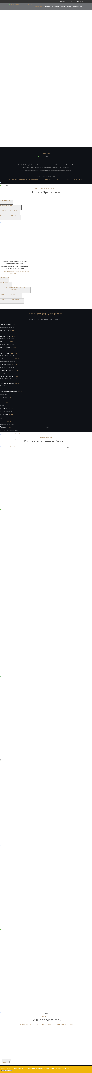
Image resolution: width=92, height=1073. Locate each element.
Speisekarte (47, 6)
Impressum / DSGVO (78, 6)
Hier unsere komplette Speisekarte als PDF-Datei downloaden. (16, 272)
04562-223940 (62, 1)
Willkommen (38, 6)
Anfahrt (69, 6)
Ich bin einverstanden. (6, 1070)
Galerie (63, 6)
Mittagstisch (55, 6)
